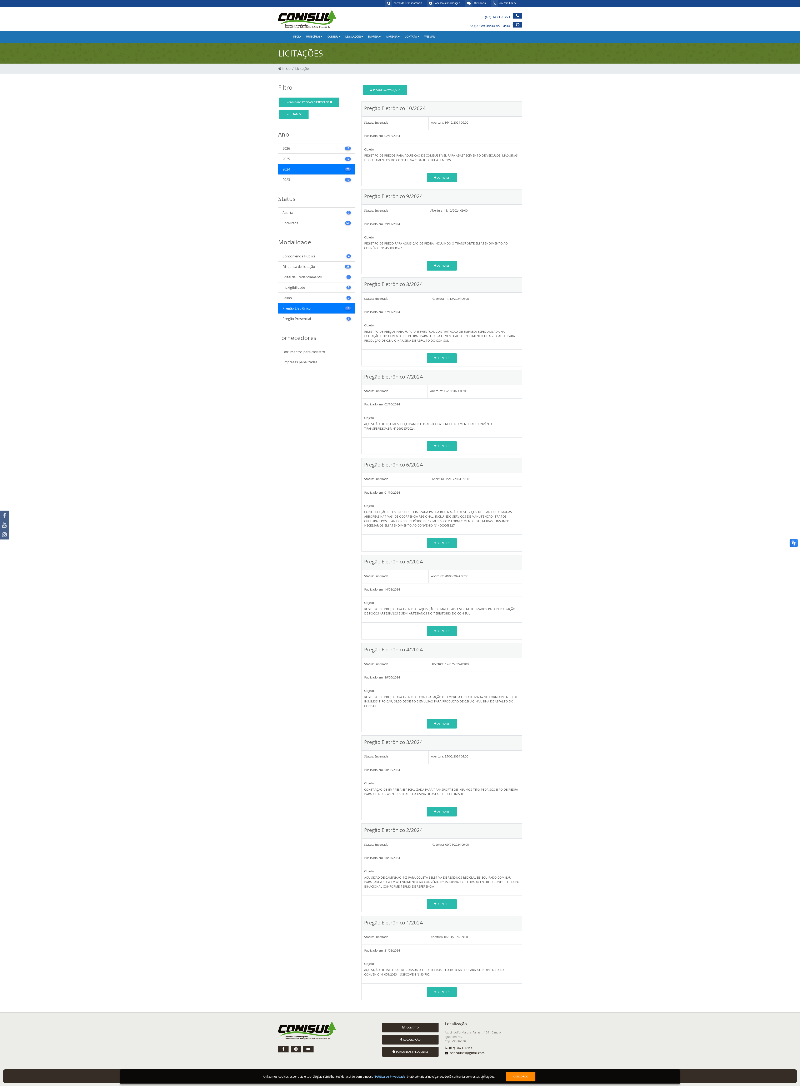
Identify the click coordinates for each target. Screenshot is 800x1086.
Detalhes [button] (443, 177)
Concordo (520, 1076)
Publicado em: (374, 136)
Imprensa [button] (392, 36)
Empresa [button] (373, 36)
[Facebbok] (283, 1049)
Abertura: (437, 122)
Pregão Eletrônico (308, 102)
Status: (369, 122)
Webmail (429, 36)
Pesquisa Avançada (386, 90)
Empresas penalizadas (299, 362)
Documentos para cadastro (303, 352)
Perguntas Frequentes (412, 1051)
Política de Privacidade (390, 1076)
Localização (411, 1039)
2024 (292, 114)
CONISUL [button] (333, 36)
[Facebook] (4, 515)
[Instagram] (4, 534)
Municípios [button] (313, 36)
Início (297, 36)
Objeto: (369, 149)
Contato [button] (411, 36)
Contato (412, 1027)
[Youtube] (4, 525)
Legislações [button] (353, 36)
